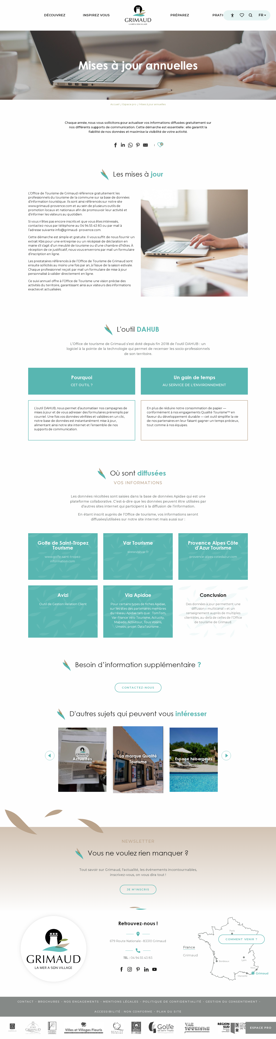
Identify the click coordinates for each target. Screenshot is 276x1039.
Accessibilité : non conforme (123, 1011)
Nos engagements (81, 1001)
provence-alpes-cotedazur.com (213, 557)
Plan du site (169, 1011)
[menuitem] (54, 15)
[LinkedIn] (146, 970)
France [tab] (189, 947)
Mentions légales (121, 1001)
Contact (25, 1001)
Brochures (49, 1001)
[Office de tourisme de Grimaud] (53, 949)
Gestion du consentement (232, 1001)
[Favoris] (242, 15)
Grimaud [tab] (190, 955)
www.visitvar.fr (138, 552)
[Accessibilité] (232, 15)
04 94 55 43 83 (138, 958)
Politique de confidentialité (172, 1001)
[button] (250, 15)
